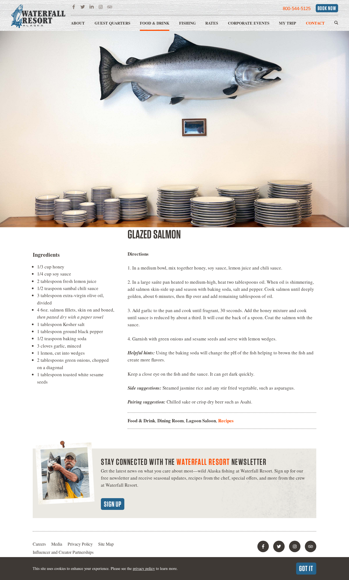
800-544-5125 (297, 8)
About (78, 23)
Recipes (226, 420)
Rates (211, 23)
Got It (306, 568)
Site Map (106, 544)
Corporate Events (248, 23)
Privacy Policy (80, 544)
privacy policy (144, 568)
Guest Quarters (112, 23)
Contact (315, 23)
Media (56, 544)
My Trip (287, 23)
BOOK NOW (327, 8)
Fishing (187, 23)
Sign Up (112, 504)
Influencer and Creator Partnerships (63, 552)
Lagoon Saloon (201, 420)
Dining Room (170, 420)
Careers (39, 544)
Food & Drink (154, 23)
